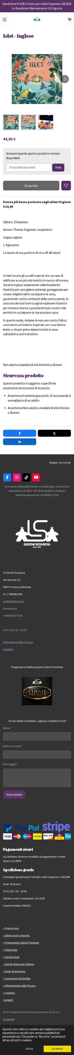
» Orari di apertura (14, 971)
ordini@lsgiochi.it (13, 601)
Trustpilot (9, 1019)
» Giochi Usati (11, 957)
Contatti (8, 1000)
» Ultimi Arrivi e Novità (16, 935)
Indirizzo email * (13, 746)
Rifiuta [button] (29, 1048)
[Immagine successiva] (65, 79)
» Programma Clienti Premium (21, 942)
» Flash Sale (10, 950)
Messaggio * (10, 764)
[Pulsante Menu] (4, 19)
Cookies (8, 649)
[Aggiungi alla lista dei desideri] (66, 185)
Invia (58, 167)
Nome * (7, 728)
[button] (11, 122)
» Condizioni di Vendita (16, 978)
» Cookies (9, 993)
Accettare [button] (57, 1048)
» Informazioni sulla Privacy (19, 985)
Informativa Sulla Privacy (18, 642)
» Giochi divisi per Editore (18, 964)
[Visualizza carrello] (69, 19)
